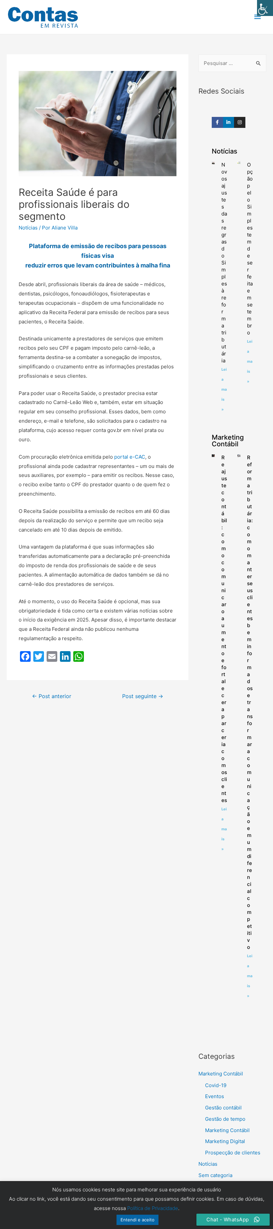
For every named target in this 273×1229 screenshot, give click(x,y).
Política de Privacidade (152, 1208)
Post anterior (51, 696)
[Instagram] (239, 122)
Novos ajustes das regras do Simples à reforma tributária (224, 263)
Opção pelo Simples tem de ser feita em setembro (250, 249)
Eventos (214, 1096)
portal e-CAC (129, 457)
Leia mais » (224, 389)
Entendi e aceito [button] (137, 1219)
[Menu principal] (258, 17)
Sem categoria (215, 1175)
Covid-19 (215, 1085)
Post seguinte (142, 696)
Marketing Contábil (220, 1073)
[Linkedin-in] (228, 122)
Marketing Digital (225, 1141)
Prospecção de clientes (232, 1152)
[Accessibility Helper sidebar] (265, 8)
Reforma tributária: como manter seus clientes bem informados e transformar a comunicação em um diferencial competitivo (250, 702)
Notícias (28, 227)
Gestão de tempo (225, 1119)
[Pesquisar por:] (232, 63)
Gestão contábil (223, 1107)
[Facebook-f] (217, 122)
